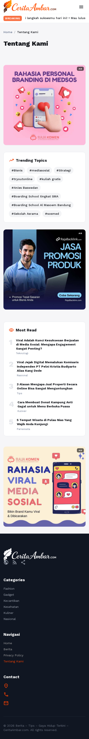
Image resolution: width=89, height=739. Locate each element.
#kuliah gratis (49, 179)
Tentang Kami (13, 661)
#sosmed (52, 213)
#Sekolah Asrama (24, 213)
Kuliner (8, 613)
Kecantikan (11, 600)
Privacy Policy (13, 655)
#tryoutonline (21, 179)
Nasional (9, 619)
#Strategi (63, 170)
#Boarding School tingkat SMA (34, 196)
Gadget (8, 594)
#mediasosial (39, 170)
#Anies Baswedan (24, 187)
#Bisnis (16, 170)
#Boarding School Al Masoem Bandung (41, 205)
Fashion (8, 588)
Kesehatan (11, 606)
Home (7, 32)
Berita (7, 649)
